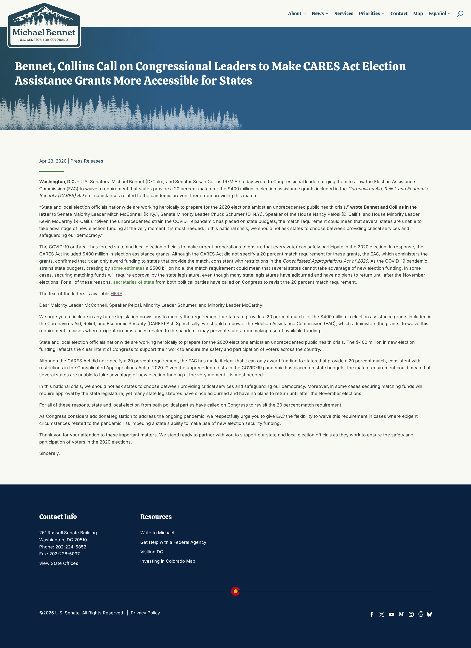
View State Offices (58, 563)
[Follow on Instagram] (411, 614)
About (294, 13)
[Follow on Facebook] (372, 614)
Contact (399, 13)
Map (418, 13)
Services (343, 13)
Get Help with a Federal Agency (173, 542)
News (318, 13)
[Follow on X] (382, 614)
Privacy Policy (145, 612)
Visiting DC (151, 551)
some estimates (128, 268)
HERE (116, 293)
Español (437, 13)
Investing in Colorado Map (167, 561)
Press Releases (86, 161)
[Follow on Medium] (401, 614)
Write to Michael (157, 532)
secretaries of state (133, 282)
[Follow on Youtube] (391, 614)
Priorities (369, 13)
